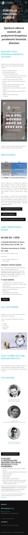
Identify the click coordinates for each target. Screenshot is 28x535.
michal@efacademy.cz (14, 513)
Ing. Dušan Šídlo (14, 421)
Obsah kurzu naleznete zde (9, 214)
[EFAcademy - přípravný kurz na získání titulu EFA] (7, 3)
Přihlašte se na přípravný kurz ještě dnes (13, 219)
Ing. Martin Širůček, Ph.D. (14, 442)
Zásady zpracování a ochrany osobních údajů (9, 525)
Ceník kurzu (5, 299)
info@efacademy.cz (14, 276)
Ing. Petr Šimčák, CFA (14, 399)
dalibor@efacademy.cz (5, 513)
